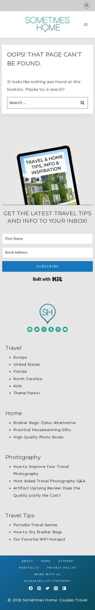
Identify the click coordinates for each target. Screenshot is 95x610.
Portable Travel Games (35, 524)
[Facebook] (31, 588)
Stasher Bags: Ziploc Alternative (44, 422)
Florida (20, 371)
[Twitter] (47, 588)
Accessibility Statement (47, 581)
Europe (20, 357)
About (27, 561)
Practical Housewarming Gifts (42, 429)
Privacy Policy (61, 567)
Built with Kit (47, 279)
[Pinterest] (39, 588)
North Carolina (27, 378)
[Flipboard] (64, 588)
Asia (17, 385)
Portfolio (29, 567)
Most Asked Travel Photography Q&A (49, 481)
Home (46, 561)
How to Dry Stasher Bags (37, 532)
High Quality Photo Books (38, 437)
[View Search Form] (87, 5)
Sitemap (66, 561)
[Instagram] (56, 588)
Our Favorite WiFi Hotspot (39, 539)
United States (26, 364)
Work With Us (47, 574)
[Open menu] (86, 24)
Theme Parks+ (26, 393)
